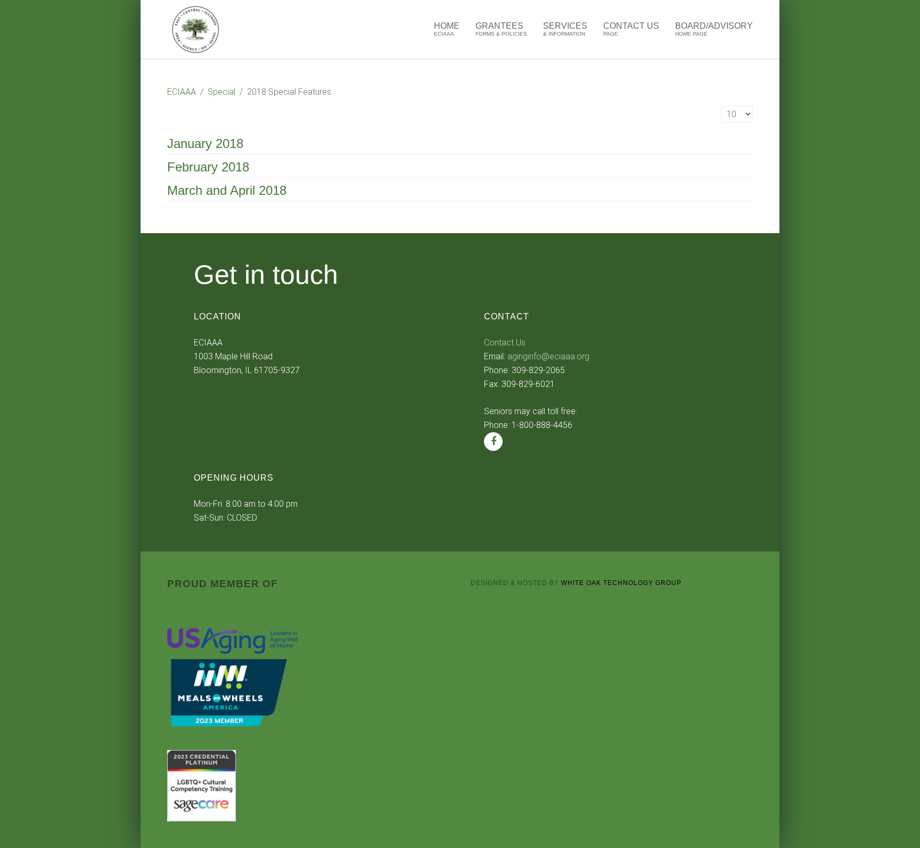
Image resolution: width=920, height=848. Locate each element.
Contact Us (631, 29)
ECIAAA (181, 92)
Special (221, 92)
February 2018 (208, 167)
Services (565, 29)
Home (446, 29)
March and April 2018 (226, 190)
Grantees (501, 29)
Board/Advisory (714, 29)
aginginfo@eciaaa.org (548, 356)
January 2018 (205, 143)
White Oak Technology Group (621, 583)
